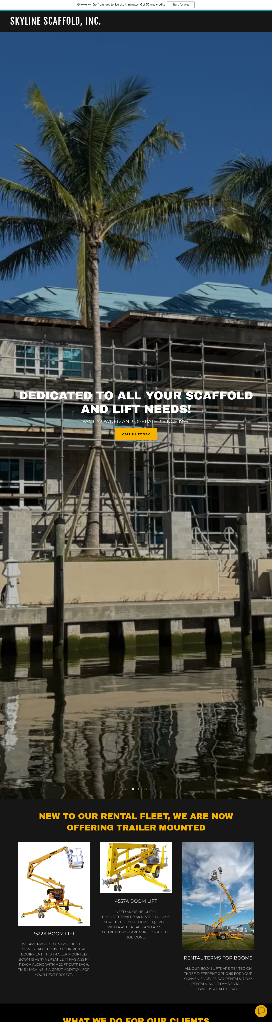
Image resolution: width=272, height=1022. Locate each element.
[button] (120, 789)
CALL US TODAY (136, 434)
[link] (136, 23)
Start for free (180, 4)
